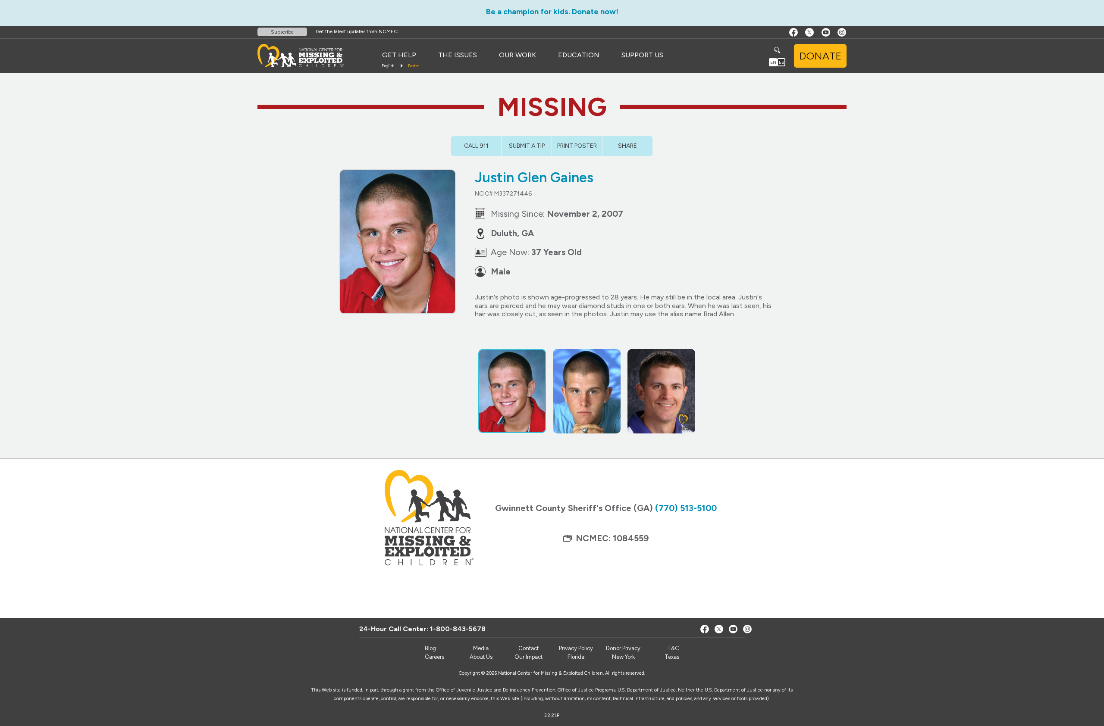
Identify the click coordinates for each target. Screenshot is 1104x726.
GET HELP (399, 55)
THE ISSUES (457, 55)
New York (623, 657)
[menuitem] (399, 55)
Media (481, 648)
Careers (434, 657)
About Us (481, 657)
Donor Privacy (623, 648)
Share (627, 146)
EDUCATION (578, 55)
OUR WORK (517, 55)
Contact (528, 648)
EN (773, 62)
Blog (430, 648)
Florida (576, 657)
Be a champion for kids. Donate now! (552, 11)
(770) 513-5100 (686, 508)
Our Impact (528, 657)
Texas (672, 657)
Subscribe (282, 32)
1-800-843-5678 (458, 629)
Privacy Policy (576, 648)
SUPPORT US (642, 55)
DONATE (820, 56)
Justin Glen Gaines (534, 177)
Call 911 (476, 146)
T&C (673, 648)
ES (781, 62)
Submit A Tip (527, 146)
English (388, 65)
